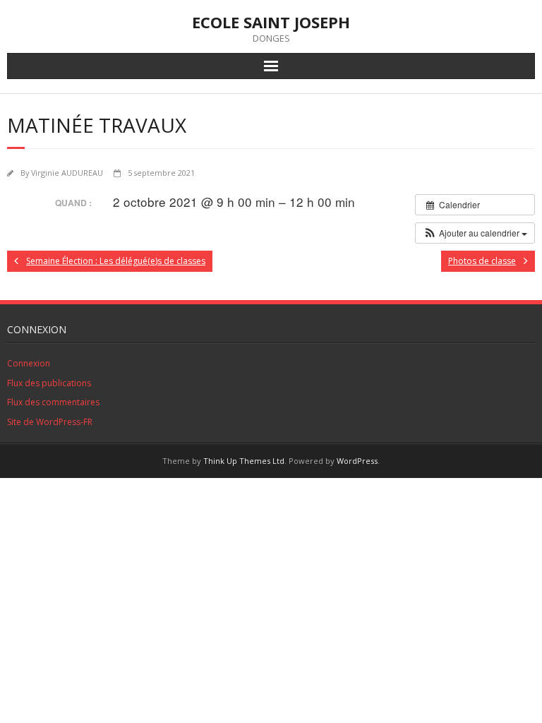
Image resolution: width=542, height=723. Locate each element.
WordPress (357, 460)
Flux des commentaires (53, 402)
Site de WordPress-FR (49, 422)
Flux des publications (49, 383)
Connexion (28, 363)
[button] (475, 233)
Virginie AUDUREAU (67, 172)
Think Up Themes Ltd (243, 460)
